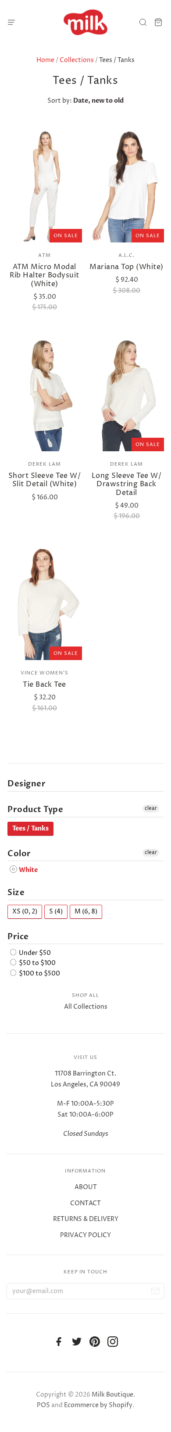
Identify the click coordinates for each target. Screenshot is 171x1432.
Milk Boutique (112, 1394)
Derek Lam (44, 464)
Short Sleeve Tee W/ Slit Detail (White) (44, 480)
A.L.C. (126, 255)
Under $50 (34, 953)
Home (45, 60)
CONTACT (85, 1203)
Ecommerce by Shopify (98, 1405)
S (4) (56, 911)
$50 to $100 (37, 963)
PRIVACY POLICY (85, 1235)
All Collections (85, 1007)
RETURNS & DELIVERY (85, 1219)
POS (43, 1405)
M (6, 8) (86, 911)
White (28, 870)
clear (151, 808)
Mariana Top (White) (126, 267)
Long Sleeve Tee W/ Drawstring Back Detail (127, 484)
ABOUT (86, 1187)
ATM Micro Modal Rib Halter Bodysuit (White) (44, 275)
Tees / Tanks (30, 828)
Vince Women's (44, 673)
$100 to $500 (39, 973)
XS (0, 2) (24, 911)
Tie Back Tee (44, 684)
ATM (44, 255)
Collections (77, 60)
